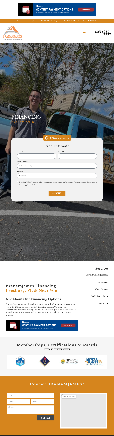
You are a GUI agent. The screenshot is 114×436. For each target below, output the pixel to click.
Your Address (22, 162)
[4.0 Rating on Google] (46, 138)
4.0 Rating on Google (59, 138)
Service (20, 171)
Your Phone (63, 152)
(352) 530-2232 (103, 33)
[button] (84, 33)
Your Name (21, 152)
